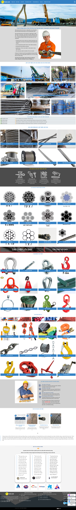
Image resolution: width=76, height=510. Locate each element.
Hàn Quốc (17, 34)
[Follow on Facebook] (1, 501)
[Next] (73, 15)
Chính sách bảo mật (66, 498)
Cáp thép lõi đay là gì (44, 425)
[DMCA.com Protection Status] (59, 508)
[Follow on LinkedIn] (7, 501)
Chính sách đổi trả (66, 496)
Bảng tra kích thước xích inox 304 (20, 425)
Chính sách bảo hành (66, 500)
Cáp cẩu (26, 57)
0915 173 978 (26, 498)
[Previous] (2, 15)
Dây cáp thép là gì (56, 425)
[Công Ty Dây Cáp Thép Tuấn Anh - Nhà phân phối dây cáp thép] (5, 2)
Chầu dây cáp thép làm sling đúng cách (32, 425)
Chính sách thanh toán (66, 494)
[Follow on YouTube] (9, 501)
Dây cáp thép (17, 30)
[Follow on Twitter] (3, 501)
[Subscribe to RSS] (6, 501)
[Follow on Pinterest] (4, 501)
